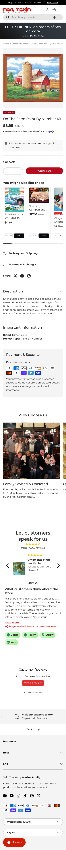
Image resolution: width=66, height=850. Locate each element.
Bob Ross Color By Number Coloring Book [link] (14, 216)
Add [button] (19, 235)
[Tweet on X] (15, 275)
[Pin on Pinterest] (28, 275)
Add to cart (44, 170)
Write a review (33, 682)
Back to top (33, 729)
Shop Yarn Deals (46, 2)
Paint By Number (20, 44)
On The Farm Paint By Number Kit (47, 44)
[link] (14, 200)
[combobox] (33, 17)
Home (6, 44)
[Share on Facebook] (22, 275)
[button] (54, 17)
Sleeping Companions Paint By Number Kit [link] (37, 208)
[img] (33, 544)
